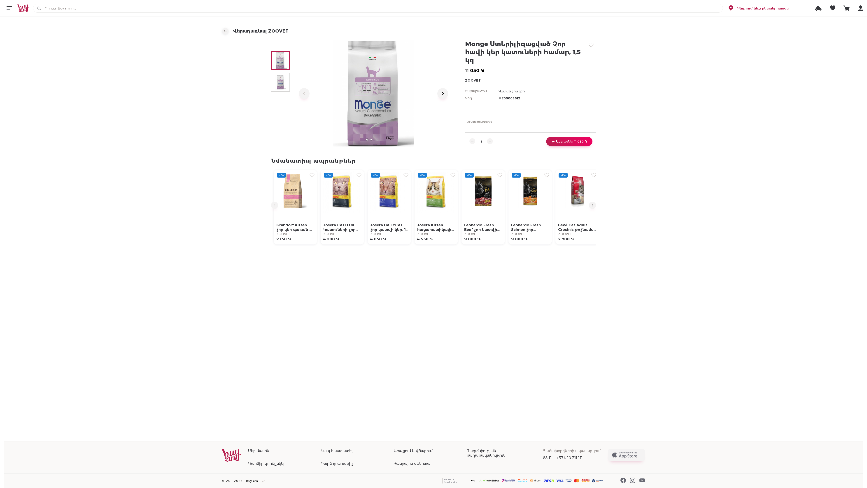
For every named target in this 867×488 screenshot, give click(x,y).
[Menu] (9, 8)
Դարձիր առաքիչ (337, 463)
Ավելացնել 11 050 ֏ (571, 141)
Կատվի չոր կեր (512, 91)
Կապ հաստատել (336, 451)
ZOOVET (473, 80)
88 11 (547, 458)
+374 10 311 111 (570, 458)
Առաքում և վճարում (413, 451)
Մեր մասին (258, 451)
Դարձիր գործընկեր (267, 463)
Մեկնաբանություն (479, 121)
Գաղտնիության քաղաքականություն (486, 453)
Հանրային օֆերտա (412, 463)
